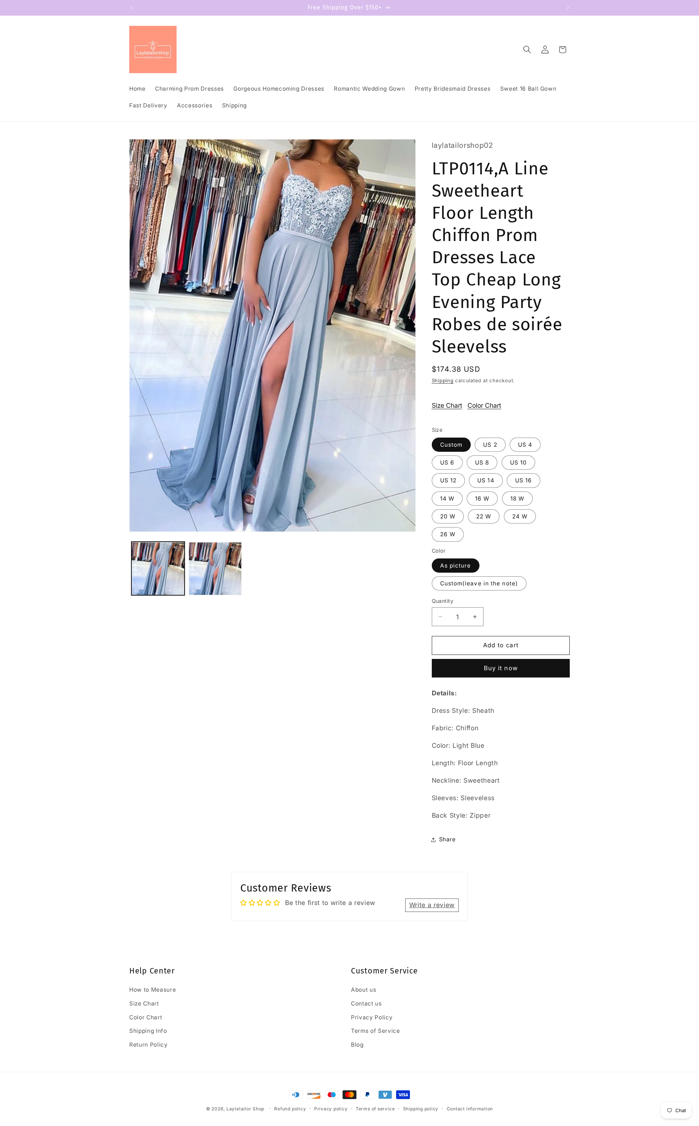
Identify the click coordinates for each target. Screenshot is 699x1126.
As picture (455, 565)
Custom (451, 444)
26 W (447, 534)
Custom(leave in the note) (479, 583)
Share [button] (447, 839)
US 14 (485, 480)
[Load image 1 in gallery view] (158, 568)
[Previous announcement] (131, 7)
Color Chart (484, 405)
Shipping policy (421, 1108)
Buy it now (501, 668)
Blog (357, 1044)
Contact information (470, 1108)
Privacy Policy (371, 1017)
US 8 (482, 462)
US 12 (448, 480)
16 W (482, 498)
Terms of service (375, 1108)
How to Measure (152, 990)
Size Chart (447, 405)
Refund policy (290, 1108)
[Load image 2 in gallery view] (215, 568)
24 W (520, 516)
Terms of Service (375, 1031)
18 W (517, 498)
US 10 (518, 462)
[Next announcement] (568, 7)
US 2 (490, 444)
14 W (447, 498)
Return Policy (148, 1044)
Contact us (366, 1003)
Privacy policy (331, 1108)
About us (363, 990)
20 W (447, 516)
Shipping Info (148, 1031)
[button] (527, 49)
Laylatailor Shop (245, 1108)
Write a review (432, 905)
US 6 (447, 462)
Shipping (443, 380)
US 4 (525, 444)
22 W (483, 516)
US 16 (523, 480)
